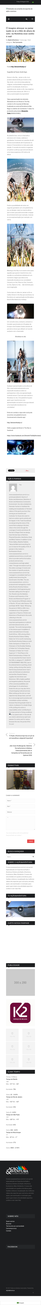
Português (21, 1303)
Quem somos (10, 1221)
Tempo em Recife (11, 1079)
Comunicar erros (11, 1228)
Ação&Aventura (10, 1290)
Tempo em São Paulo (13, 1115)
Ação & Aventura (13, 40)
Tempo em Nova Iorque (13, 1132)
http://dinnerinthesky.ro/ (18, 66)
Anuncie (8, 1223)
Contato (8, 1231)
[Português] (33, 2)
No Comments (17, 42)
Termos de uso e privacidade (15, 1226)
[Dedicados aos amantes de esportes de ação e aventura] (20, 11)
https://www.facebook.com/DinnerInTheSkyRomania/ (24, 435)
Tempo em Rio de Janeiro (14, 1097)
